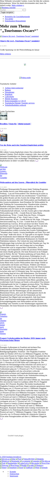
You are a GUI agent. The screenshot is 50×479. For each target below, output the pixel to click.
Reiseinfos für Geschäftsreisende (17, 17)
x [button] (23, 5)
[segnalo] (44, 468)
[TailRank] (28, 468)
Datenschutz (14, 474)
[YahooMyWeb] (28, 459)
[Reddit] (23, 465)
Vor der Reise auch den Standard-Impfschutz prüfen (21, 145)
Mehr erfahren (17, 5)
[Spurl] (20, 468)
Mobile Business (11, 99)
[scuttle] (30, 465)
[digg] (13, 459)
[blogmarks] (15, 461)
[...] (1, 131)
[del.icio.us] (5, 459)
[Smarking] (12, 468)
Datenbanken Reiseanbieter (15, 21)
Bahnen (8, 90)
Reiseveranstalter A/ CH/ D (15, 101)
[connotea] (35, 461)
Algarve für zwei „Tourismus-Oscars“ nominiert (20, 41)
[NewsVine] (45, 463)
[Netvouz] (4, 465)
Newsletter (9, 19)
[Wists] (36, 468)
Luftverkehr (9, 97)
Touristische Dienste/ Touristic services (20, 103)
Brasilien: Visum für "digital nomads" (15, 124)
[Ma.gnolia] (34, 463)
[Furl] (18, 459)
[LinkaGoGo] (23, 463)
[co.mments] (25, 461)
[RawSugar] (14, 465)
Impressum (14, 476)
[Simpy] (3, 468)
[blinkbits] (39, 459)
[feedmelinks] (11, 463)
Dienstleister (9, 92)
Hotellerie (8, 94)
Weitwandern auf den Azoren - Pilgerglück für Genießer (23, 182)
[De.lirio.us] (45, 461)
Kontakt (13, 472)
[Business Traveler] (8, 7)
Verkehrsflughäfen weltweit (15, 105)
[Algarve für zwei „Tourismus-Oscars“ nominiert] (19, 36)
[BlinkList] (4, 461)
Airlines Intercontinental (14, 88)
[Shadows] (38, 465)
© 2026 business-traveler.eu (10, 457)
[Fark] (2, 463)
